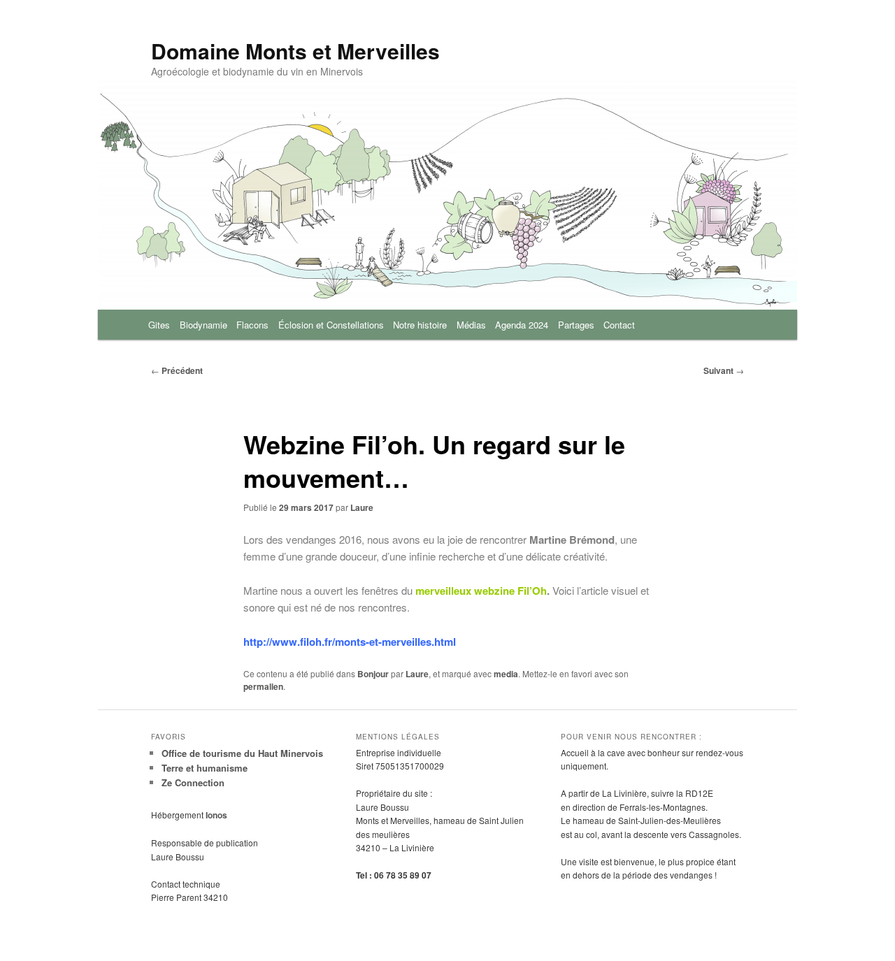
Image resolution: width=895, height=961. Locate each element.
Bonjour (373, 673)
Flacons (252, 324)
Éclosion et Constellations (331, 324)
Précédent (177, 370)
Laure (361, 507)
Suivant (723, 370)
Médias (471, 324)
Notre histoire (420, 324)
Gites (159, 324)
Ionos (216, 815)
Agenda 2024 (521, 324)
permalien (263, 686)
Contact (619, 324)
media (506, 673)
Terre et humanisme (205, 767)
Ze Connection (193, 782)
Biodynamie (203, 324)
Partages (576, 324)
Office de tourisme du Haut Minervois (242, 753)
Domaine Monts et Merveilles (295, 51)
